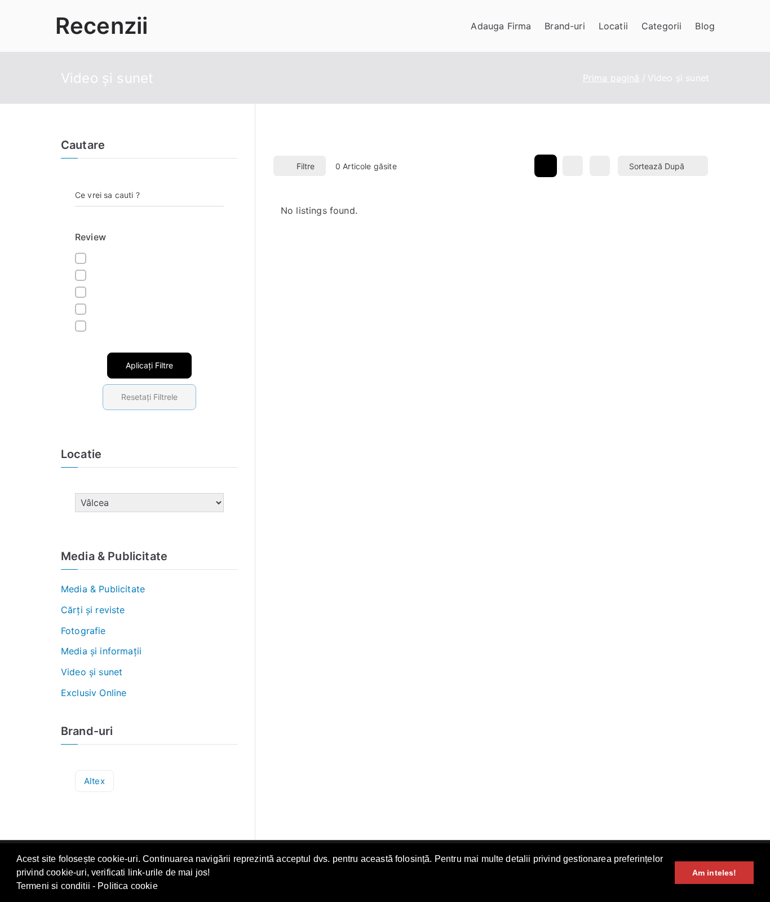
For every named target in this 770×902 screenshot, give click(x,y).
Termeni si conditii (53, 886)
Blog (705, 26)
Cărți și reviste (93, 609)
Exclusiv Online (93, 692)
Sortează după (656, 166)
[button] (161, 887)
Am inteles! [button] (714, 872)
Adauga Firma (501, 26)
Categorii (661, 26)
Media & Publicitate (103, 589)
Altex (94, 781)
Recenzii (101, 25)
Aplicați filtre (149, 365)
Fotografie (83, 630)
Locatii (613, 26)
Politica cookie (127, 886)
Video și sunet (91, 671)
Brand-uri (565, 26)
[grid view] (545, 166)
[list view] (572, 166)
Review (90, 237)
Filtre (306, 166)
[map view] (599, 166)
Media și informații (101, 651)
